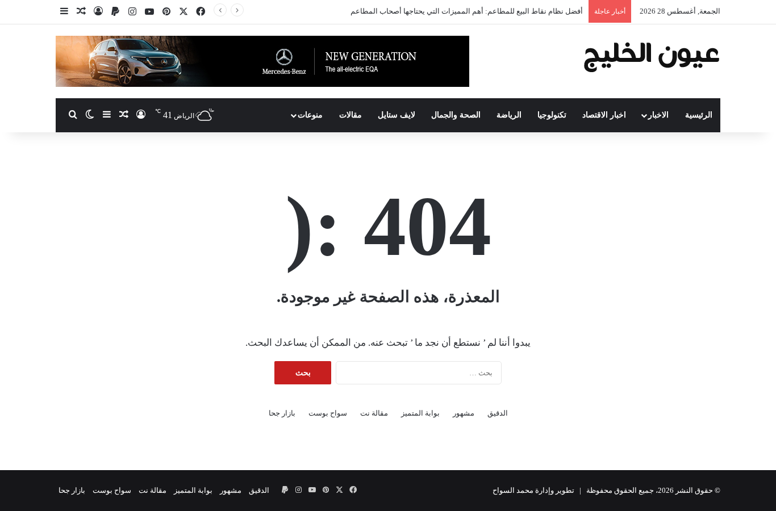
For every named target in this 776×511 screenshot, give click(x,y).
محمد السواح (513, 490)
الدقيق (497, 413)
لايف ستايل (396, 115)
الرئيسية (698, 115)
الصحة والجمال (456, 115)
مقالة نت (374, 413)
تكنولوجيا (551, 115)
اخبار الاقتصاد (604, 115)
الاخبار (658, 115)
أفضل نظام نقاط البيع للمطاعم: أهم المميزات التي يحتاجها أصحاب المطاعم (467, 11)
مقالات (350, 115)
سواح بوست (327, 413)
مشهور (463, 413)
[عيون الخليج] (651, 56)
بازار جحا (282, 413)
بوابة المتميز (420, 413)
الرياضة (509, 115)
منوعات (310, 115)
